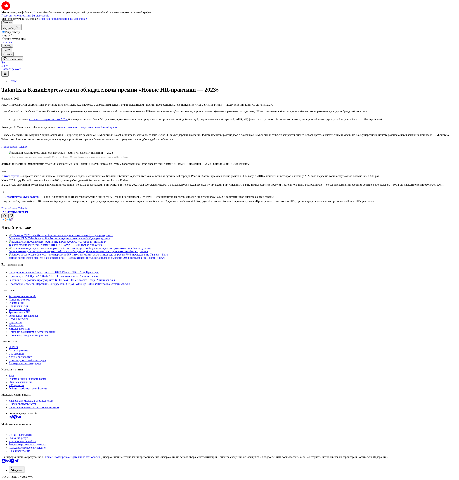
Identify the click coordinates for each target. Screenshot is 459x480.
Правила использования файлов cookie (63, 18)
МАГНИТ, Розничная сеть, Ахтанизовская (72, 276)
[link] (7, 54)
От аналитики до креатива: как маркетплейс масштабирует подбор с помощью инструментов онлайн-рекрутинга (78, 251)
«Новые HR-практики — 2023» (48, 119)
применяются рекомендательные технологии (72, 456)
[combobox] (17, 469)
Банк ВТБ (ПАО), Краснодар (81, 272)
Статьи (13, 80)
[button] (5, 62)
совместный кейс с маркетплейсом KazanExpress (87, 127)
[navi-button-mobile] (5, 74)
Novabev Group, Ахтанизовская (95, 280)
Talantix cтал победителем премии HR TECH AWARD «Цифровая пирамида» (56, 244)
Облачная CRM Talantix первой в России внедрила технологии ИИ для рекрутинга (59, 238)
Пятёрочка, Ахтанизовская (113, 283)
